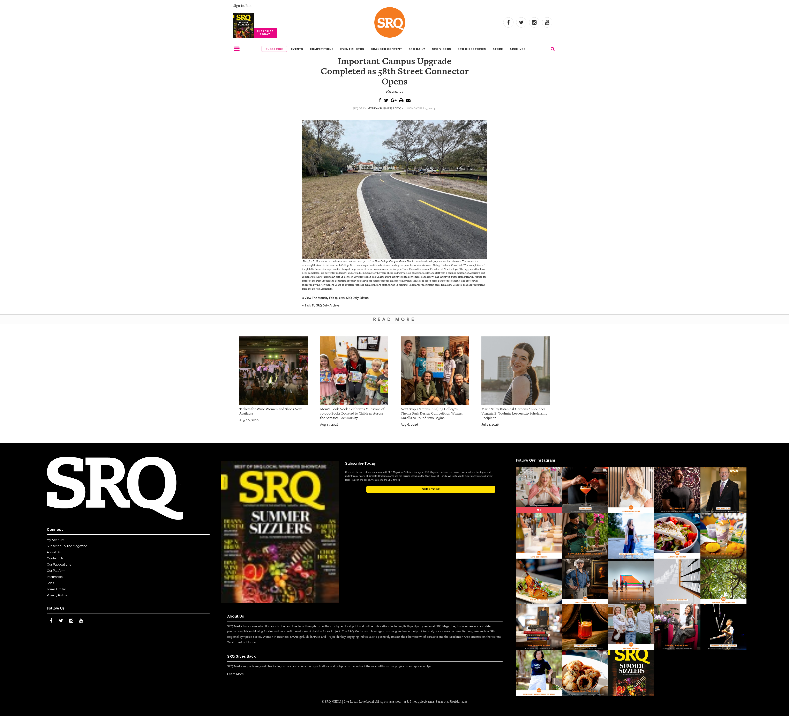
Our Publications (59, 564)
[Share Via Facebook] (380, 100)
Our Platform (56, 571)
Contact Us (55, 558)
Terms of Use (56, 589)
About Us (53, 552)
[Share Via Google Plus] (394, 100)
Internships (54, 577)
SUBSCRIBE (431, 489)
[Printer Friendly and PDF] (401, 100)
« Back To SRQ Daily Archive (320, 305)
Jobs (50, 583)
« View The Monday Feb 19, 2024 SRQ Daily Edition (335, 298)
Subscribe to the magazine (67, 546)
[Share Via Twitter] (386, 100)
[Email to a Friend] (408, 100)
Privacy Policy (57, 595)
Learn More (235, 674)
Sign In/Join (242, 5)
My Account (55, 540)
